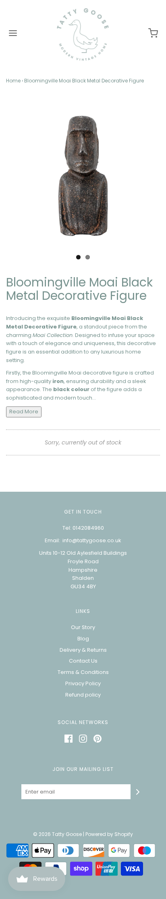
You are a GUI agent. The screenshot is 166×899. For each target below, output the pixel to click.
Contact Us (83, 661)
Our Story (83, 627)
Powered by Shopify (109, 834)
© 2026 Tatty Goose (57, 834)
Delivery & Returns (83, 650)
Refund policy (83, 695)
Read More (23, 411)
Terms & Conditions (83, 672)
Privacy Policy (83, 683)
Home (13, 80)
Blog (83, 638)
